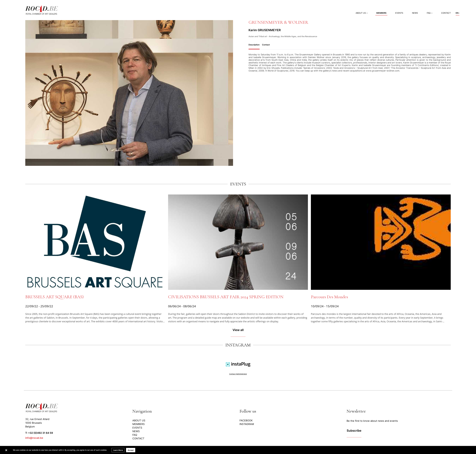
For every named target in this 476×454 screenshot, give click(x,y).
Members (381, 13)
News (415, 13)
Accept (131, 450)
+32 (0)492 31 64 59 (40, 432)
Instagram (246, 424)
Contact (446, 13)
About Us (138, 420)
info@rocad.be (34, 437)
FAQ (134, 434)
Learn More (118, 450)
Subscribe (354, 430)
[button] (361, 12)
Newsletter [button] (356, 411)
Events (399, 13)
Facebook (246, 420)
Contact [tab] (266, 44)
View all (238, 330)
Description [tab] (254, 44)
